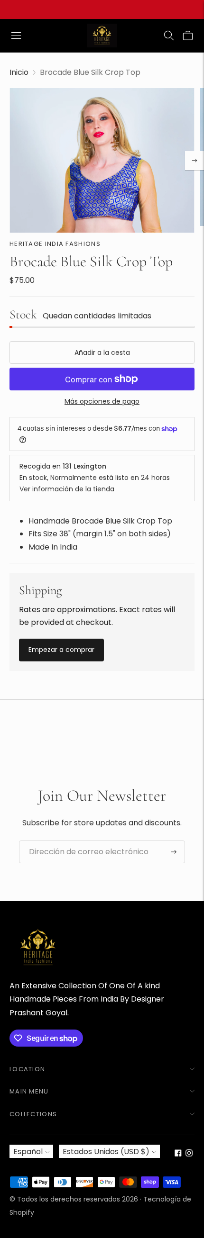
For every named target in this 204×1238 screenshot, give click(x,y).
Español (28, 1151)
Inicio (18, 72)
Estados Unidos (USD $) (106, 1151)
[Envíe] (173, 851)
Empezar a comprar (61, 649)
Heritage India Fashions (55, 243)
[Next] (194, 160)
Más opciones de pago (102, 401)
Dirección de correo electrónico (81, 841)
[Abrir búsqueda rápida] (169, 35)
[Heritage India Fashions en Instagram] (189, 1153)
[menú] (16, 35)
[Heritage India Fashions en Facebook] (178, 1153)
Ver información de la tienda (66, 489)
